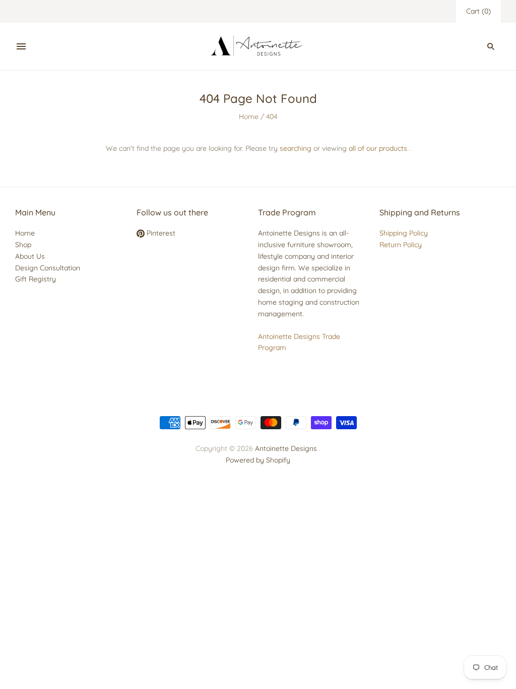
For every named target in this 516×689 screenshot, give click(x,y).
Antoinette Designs (286, 448)
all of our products (378, 148)
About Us (30, 256)
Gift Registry (35, 278)
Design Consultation (47, 267)
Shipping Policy (403, 233)
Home (249, 116)
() (478, 11)
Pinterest (160, 233)
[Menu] (21, 46)
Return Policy (400, 244)
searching (295, 148)
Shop (23, 244)
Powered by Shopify (258, 460)
